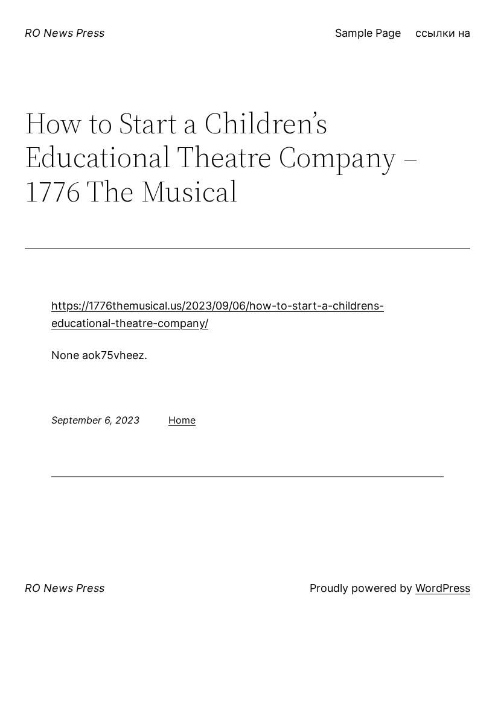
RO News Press (64, 33)
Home (182, 420)
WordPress (442, 588)
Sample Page (368, 33)
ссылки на (442, 33)
